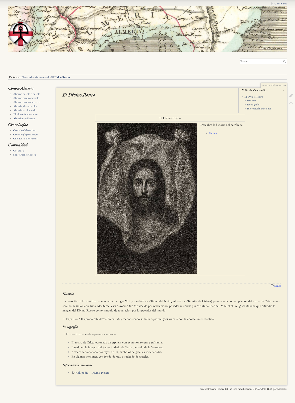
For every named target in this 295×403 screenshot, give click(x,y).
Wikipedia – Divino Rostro (92, 373)
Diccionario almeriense (25, 114)
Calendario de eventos (25, 138)
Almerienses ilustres (24, 118)
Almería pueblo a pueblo (26, 94)
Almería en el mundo (24, 110)
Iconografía (253, 104)
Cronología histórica (24, 130)
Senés (213, 133)
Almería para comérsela (26, 98)
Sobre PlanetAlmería (24, 154)
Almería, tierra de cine (25, 106)
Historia (251, 100)
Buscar (285, 61)
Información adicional (259, 108)
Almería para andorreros (26, 102)
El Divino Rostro (60, 77)
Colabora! (18, 150)
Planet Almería (29, 77)
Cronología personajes (25, 134)
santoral (44, 77)
